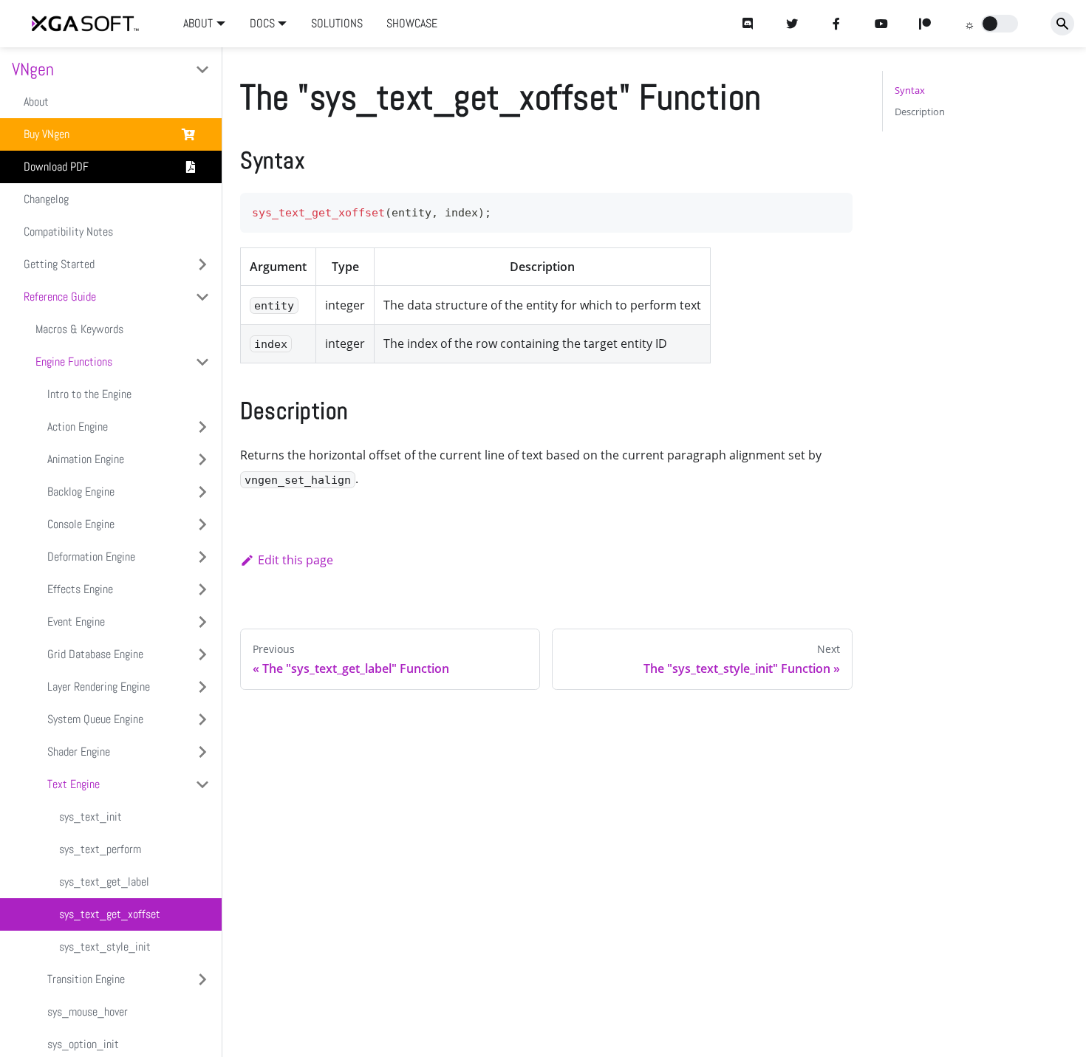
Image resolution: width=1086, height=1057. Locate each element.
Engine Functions (73, 361)
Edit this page (295, 560)
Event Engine (76, 621)
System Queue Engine (95, 719)
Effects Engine (80, 589)
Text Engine (73, 784)
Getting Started (59, 264)
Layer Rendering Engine (98, 686)
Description (920, 111)
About (36, 101)
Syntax (910, 90)
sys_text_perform (100, 849)
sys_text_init (90, 816)
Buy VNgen (46, 134)
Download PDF (56, 166)
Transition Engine (86, 979)
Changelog (46, 199)
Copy (830, 208)
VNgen (33, 69)
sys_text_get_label (104, 881)
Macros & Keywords (79, 329)
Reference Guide (60, 296)
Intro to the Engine (89, 394)
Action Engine (77, 426)
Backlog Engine (81, 491)
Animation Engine (85, 459)
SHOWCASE (411, 23)
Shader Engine (78, 751)
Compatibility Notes (68, 231)
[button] (999, 24)
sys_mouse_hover (87, 1011)
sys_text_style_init (105, 946)
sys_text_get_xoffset (109, 914)
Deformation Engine (91, 556)
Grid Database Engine (95, 654)
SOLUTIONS (337, 23)
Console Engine (81, 524)
